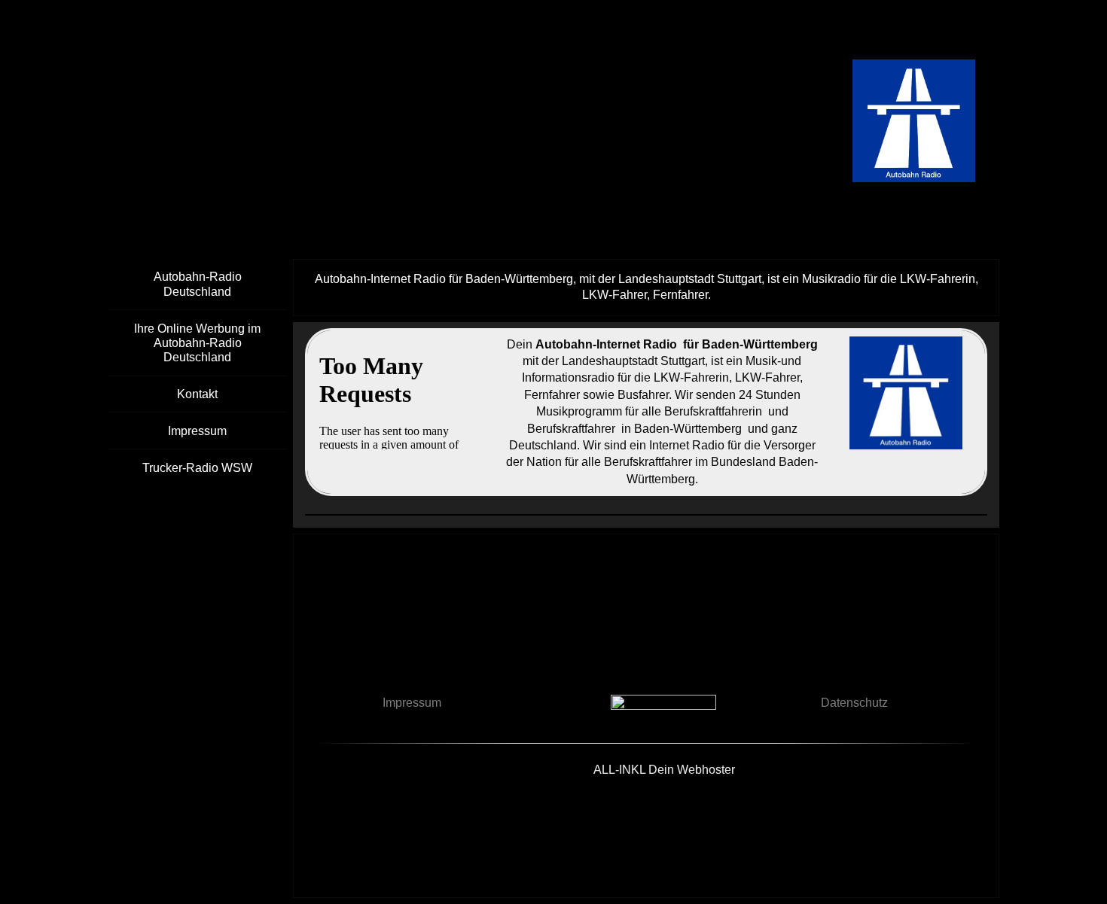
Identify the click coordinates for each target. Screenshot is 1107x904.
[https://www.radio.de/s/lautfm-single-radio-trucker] (663, 710)
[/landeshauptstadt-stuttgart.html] (905, 392)
